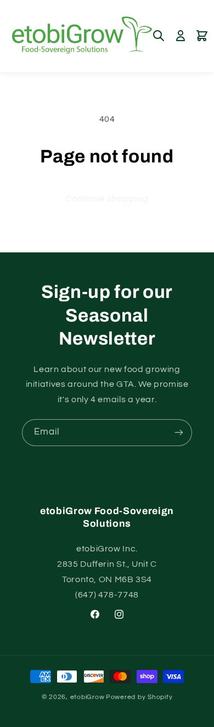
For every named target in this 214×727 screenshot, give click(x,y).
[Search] (158, 35)
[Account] (180, 35)
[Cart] (202, 35)
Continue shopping (107, 198)
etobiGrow (87, 697)
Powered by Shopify (139, 697)
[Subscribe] (179, 432)
